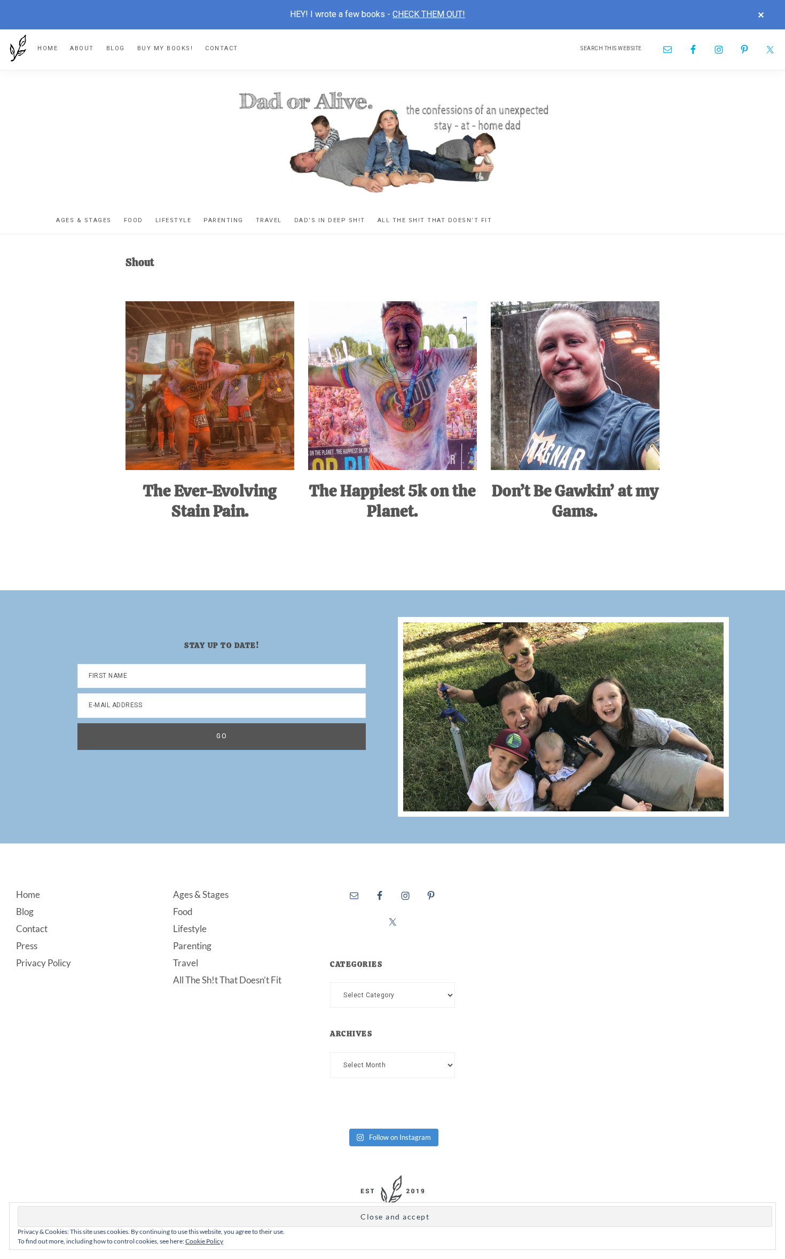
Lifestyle (190, 928)
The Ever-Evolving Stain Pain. (210, 500)
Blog (25, 911)
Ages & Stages (201, 894)
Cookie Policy (204, 1241)
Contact (32, 928)
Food (183, 911)
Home (28, 894)
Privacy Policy (43, 962)
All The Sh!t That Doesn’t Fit (227, 980)
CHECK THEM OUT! (428, 14)
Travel (185, 962)
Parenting (192, 945)
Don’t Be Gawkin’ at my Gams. (575, 500)
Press (26, 945)
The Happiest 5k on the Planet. (392, 500)
